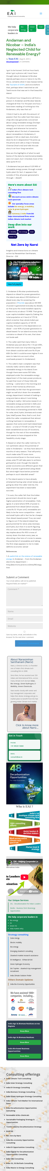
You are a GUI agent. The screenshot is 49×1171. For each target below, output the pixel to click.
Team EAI (13, 59)
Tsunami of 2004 (17, 84)
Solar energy (14, 938)
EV (11, 923)
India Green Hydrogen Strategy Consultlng (24, 1096)
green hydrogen (21, 209)
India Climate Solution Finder (20, 975)
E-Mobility (12, 232)
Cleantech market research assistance (24, 955)
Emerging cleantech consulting (21, 951)
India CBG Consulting (15, 1159)
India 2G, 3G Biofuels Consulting (19, 1163)
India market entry (16, 928)
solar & (11, 209)
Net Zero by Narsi (13, 1135)
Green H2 (32, 28)
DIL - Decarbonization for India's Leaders (25, 904)
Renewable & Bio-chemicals (17, 1115)
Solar (41, 27)
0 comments (25, 62)
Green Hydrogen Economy (20, 964)
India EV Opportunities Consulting (20, 1147)
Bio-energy (23, 28)
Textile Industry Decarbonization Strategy (23, 1127)
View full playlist (14, 284)
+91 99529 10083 (17, 746)
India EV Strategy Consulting (18, 1087)
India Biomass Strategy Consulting (20, 1092)
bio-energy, (19, 206)
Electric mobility (16, 942)
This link (20, 303)
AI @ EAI (9, 1131)
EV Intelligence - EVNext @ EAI (21, 960)
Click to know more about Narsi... (27, 726)
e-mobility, (29, 206)
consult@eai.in (16, 757)
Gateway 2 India (19, 213)
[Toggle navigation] (8, 2)
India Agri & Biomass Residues (21, 1037)
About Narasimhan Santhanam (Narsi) (22, 661)
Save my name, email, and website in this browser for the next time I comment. (21, 635)
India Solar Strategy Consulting (19, 1083)
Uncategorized (12, 62)
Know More (24, 1031)
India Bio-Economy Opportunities (22, 984)
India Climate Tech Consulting (18, 1078)
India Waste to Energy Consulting (20, 1168)
